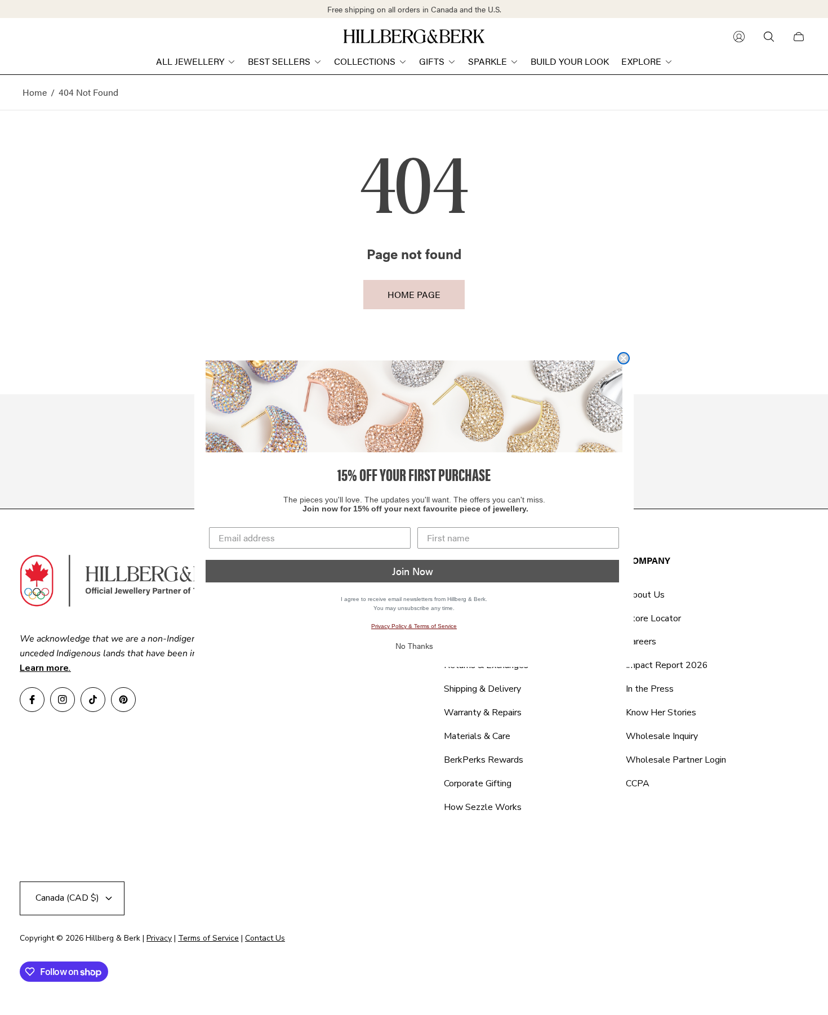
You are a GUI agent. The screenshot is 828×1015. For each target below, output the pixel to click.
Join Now (412, 571)
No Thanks (414, 645)
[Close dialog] (623, 358)
